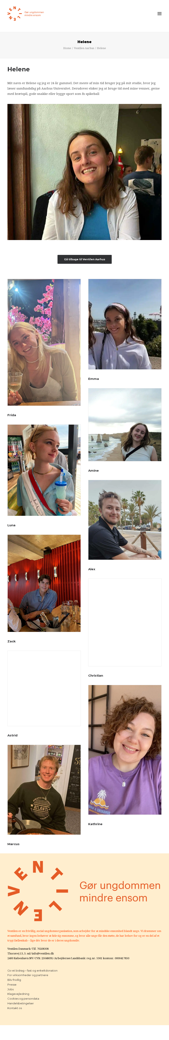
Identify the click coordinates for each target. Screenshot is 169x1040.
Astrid (12, 735)
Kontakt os (14, 1008)
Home (67, 48)
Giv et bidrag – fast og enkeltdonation (32, 970)
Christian (95, 675)
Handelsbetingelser (20, 1003)
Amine (93, 470)
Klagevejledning (18, 993)
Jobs (10, 989)
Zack (11, 641)
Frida (11, 415)
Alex (91, 569)
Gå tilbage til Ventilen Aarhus (84, 259)
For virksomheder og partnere (27, 975)
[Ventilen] (25, 13)
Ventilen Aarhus (84, 48)
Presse (11, 984)
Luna (11, 525)
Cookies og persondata (23, 998)
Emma (93, 379)
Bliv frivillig (14, 979)
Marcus (13, 844)
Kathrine (95, 824)
